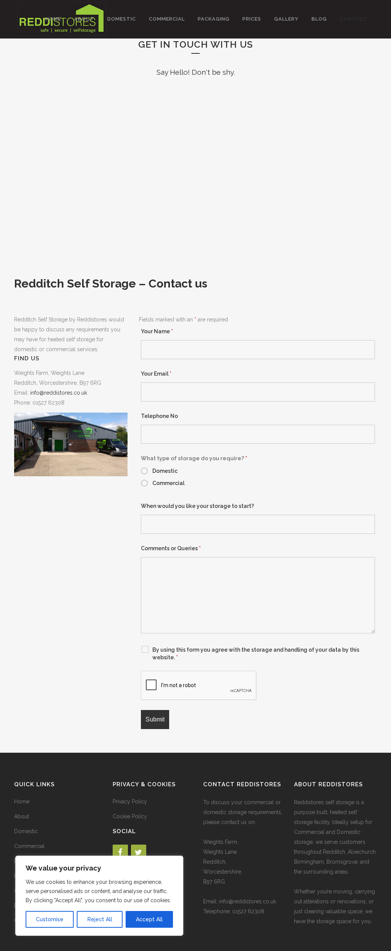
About (21, 816)
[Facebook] (120, 853)
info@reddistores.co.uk (58, 393)
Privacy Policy (130, 801)
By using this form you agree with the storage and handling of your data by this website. (255, 653)
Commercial (168, 483)
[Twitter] (138, 853)
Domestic (165, 471)
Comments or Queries (171, 548)
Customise (49, 919)
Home (21, 801)
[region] (99, 896)
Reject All (99, 919)
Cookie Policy (130, 816)
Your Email (156, 374)
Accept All (149, 919)
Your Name (157, 331)
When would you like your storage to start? (197, 506)
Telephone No (159, 416)
